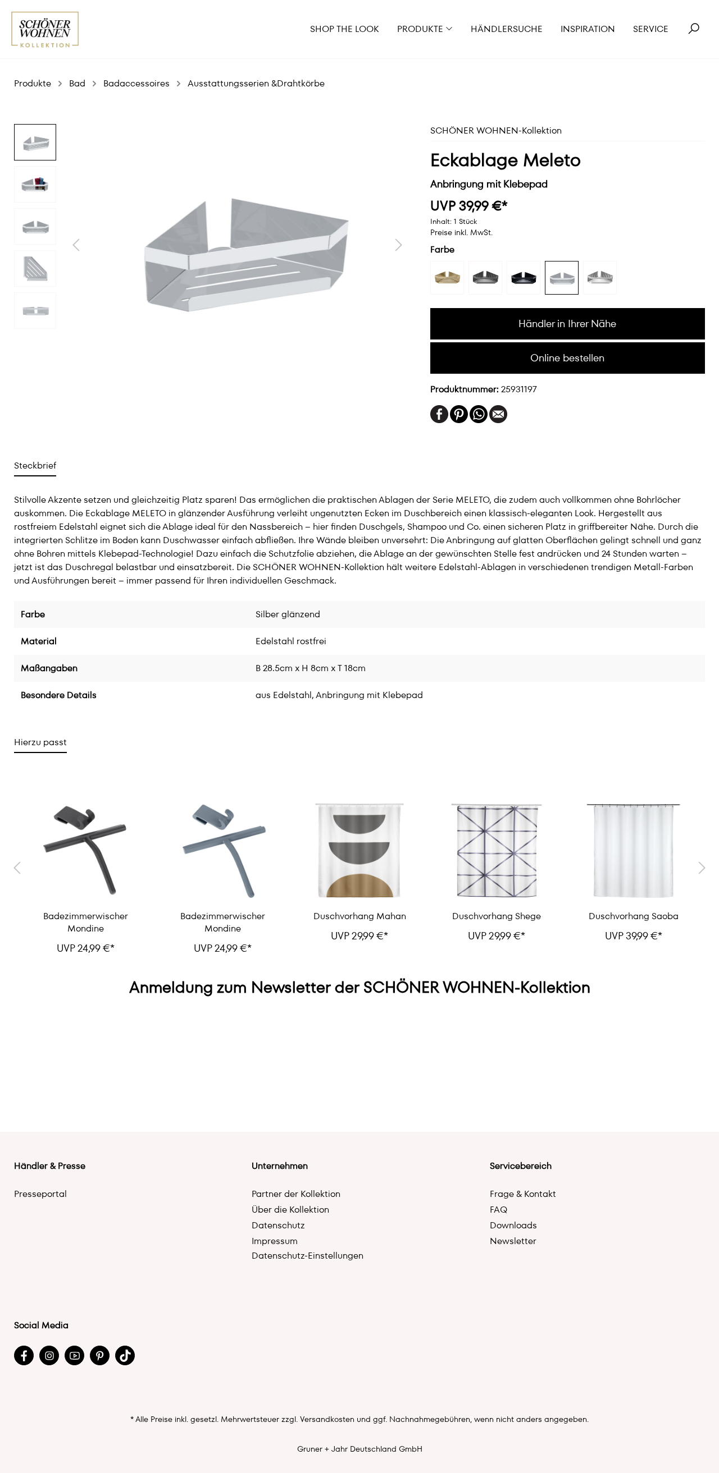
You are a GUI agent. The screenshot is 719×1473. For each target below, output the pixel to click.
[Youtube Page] (74, 1355)
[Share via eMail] (498, 413)
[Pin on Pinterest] (459, 413)
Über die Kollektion (290, 1209)
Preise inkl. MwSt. (461, 232)
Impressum (275, 1241)
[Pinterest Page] (100, 1355)
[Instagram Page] (49, 1355)
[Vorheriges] (75, 245)
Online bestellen (567, 358)
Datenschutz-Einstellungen (307, 1255)
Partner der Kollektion (296, 1193)
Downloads (513, 1225)
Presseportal (40, 1193)
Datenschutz (278, 1225)
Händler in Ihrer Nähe (567, 323)
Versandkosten (327, 1419)
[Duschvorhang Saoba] (633, 851)
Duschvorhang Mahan (359, 916)
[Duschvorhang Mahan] (359, 851)
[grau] (485, 278)
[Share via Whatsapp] (479, 413)
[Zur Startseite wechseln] (45, 29)
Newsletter (513, 1241)
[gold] (447, 278)
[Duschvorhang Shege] (496, 851)
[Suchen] (694, 29)
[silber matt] (600, 278)
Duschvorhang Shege (496, 916)
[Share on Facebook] (439, 413)
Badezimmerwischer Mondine (85, 922)
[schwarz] (523, 278)
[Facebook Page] (24, 1355)
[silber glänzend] (562, 278)
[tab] (35, 465)
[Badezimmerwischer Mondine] (85, 851)
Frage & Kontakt (523, 1193)
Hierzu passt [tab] (40, 742)
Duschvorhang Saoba (634, 916)
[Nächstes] (398, 245)
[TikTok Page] (125, 1355)
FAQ (498, 1209)
